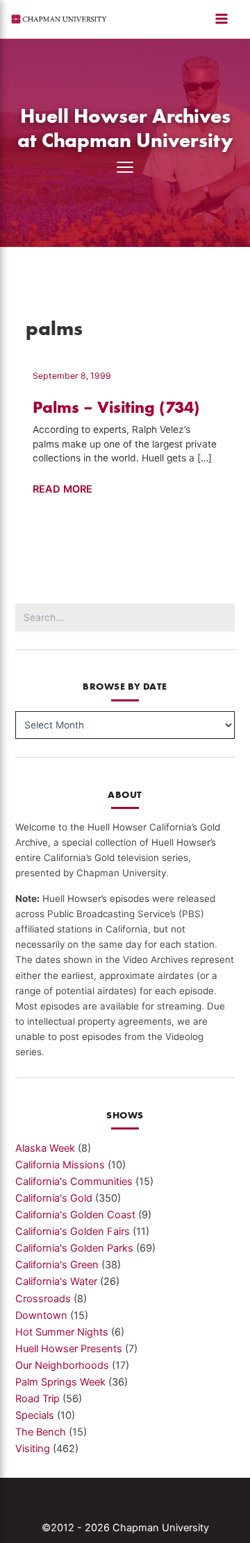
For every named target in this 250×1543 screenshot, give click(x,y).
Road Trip (37, 1398)
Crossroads (43, 1299)
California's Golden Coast (75, 1215)
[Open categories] (125, 167)
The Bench (40, 1432)
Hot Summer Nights (61, 1332)
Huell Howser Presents (68, 1348)
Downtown (41, 1315)
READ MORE (62, 489)
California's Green (57, 1265)
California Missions (60, 1165)
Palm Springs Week (60, 1382)
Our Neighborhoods (62, 1365)
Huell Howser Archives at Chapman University (125, 128)
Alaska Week (45, 1148)
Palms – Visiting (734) (116, 407)
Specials (34, 1415)
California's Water (56, 1281)
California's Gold (53, 1198)
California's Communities (74, 1181)
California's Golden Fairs (72, 1231)
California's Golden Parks (74, 1248)
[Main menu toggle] (221, 18)
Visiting (32, 1448)
